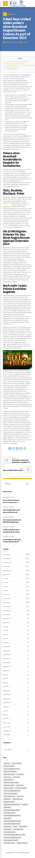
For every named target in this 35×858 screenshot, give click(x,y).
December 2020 (7, 731)
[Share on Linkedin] (17, 448)
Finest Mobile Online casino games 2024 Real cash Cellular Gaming (11, 512)
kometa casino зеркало (20, 788)
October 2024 (6, 566)
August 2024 (6, 574)
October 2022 (6, 662)
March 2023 (6, 642)
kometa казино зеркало (9, 796)
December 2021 (7, 694)
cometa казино (16, 777)
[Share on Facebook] (9, 448)
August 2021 (6, 706)
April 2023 (5, 638)
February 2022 (6, 690)
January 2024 (6, 602)
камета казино (7, 826)
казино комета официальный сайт (12, 821)
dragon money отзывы (9, 785)
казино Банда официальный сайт (12, 815)
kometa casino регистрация (10, 793)
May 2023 (5, 634)
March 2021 (6, 719)
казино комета (7, 818)
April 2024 (5, 590)
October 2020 (6, 735)
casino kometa (20, 774)
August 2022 (6, 670)
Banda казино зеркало (9, 774)
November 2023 (7, 610)
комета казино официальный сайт (12, 837)
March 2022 (6, 687)
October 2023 (6, 614)
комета (15, 826)
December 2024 (7, 558)
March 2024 (6, 594)
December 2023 (7, 606)
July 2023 (5, 626)
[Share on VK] (20, 448)
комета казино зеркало (9, 832)
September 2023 (7, 618)
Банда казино (7, 799)
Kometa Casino (20, 785)
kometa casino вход (8, 788)
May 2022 (5, 678)
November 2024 (7, 562)
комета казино (7, 829)
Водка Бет (24, 804)
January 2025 (6, 554)
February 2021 (6, 723)
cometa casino (7, 777)
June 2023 (5, 630)
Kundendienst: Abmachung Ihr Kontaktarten (17, 61)
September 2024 (7, 570)
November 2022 (7, 658)
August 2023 (6, 622)
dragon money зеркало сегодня (11, 782)
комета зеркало (23, 826)
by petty (24, 42)
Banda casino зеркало (9, 766)
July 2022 (5, 674)
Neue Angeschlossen (11, 69)
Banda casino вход (16, 763)
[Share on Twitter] (13, 448)
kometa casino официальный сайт (12, 790)
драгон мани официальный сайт (12, 810)
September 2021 (7, 703)
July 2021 (5, 711)
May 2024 (5, 586)
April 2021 (5, 715)
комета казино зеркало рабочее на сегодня (14, 834)
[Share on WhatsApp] (24, 448)
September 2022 (7, 666)
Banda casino (7, 763)
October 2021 (6, 699)
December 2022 (7, 654)
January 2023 (6, 650)
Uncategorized (9, 14)
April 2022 (5, 683)
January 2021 (6, 727)
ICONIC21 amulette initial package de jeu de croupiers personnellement (12, 532)
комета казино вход (18, 829)
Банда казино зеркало (9, 801)
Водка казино (7, 807)
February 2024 (6, 598)
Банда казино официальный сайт (12, 804)
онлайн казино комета (22, 843)
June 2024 (5, 582)
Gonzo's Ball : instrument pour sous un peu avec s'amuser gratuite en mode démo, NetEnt (11, 503)
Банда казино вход (17, 799)
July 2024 (5, 578)
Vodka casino (20, 796)
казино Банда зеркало (9, 812)
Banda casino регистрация (10, 771)
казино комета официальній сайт (12, 823)
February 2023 (6, 646)
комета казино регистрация (10, 840)
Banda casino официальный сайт (12, 769)
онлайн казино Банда (9, 843)
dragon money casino (8, 779)
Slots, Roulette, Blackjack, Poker (14, 63)
